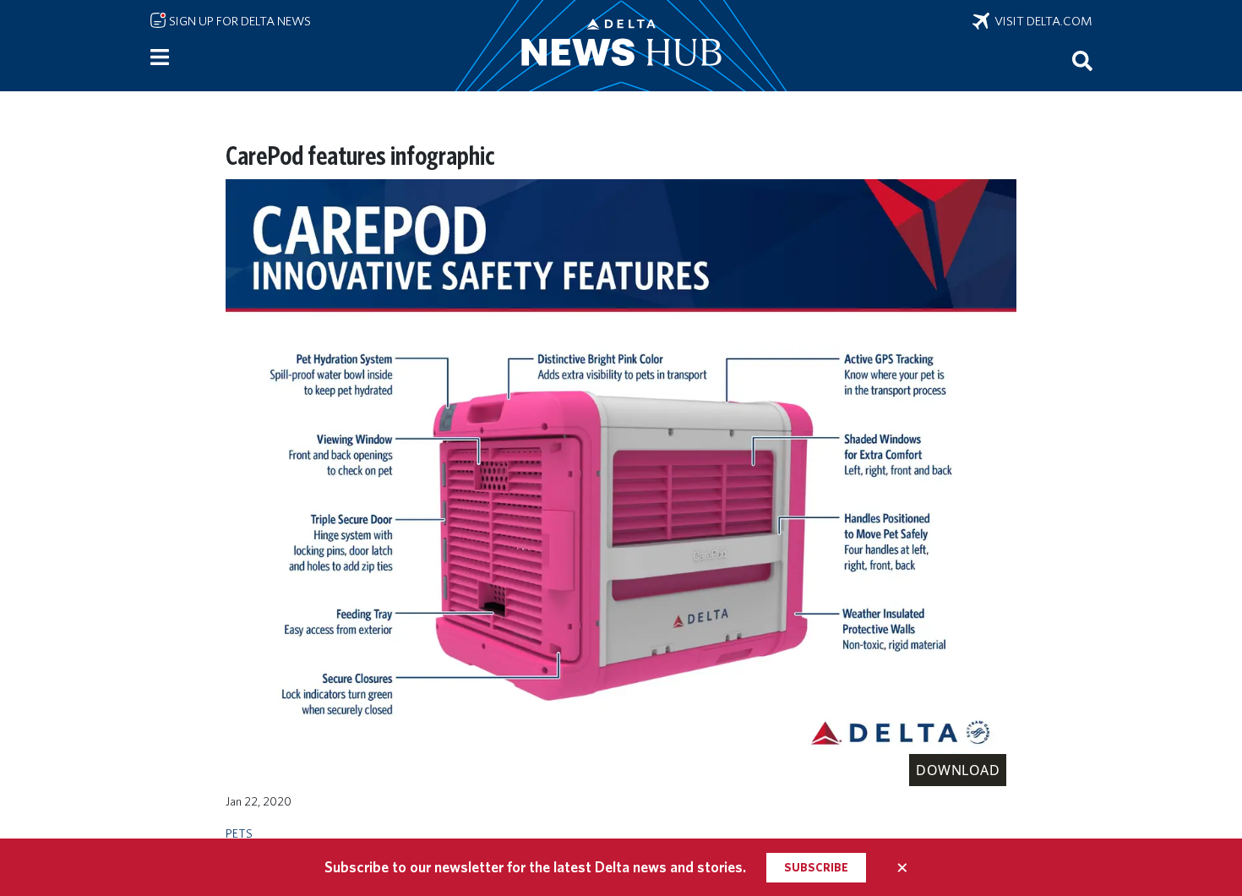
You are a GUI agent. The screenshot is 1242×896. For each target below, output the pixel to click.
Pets (239, 833)
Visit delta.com (1040, 21)
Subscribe (816, 867)
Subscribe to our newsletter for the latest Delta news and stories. (535, 867)
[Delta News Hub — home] (621, 45)
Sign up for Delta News (238, 21)
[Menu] (159, 57)
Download (958, 770)
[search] (1082, 60)
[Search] (1082, 60)
